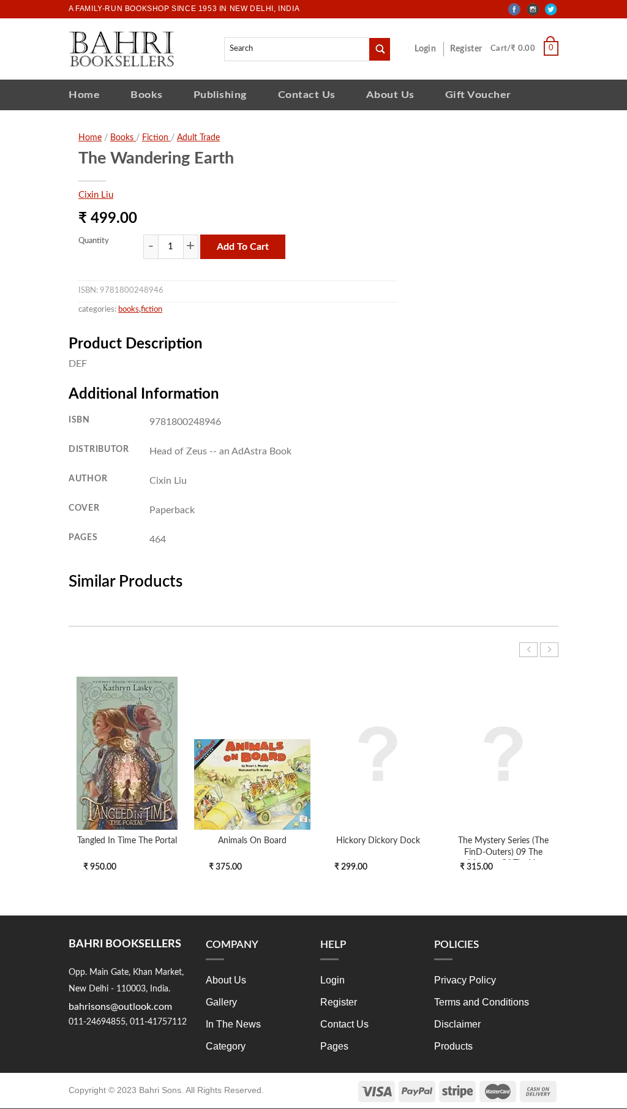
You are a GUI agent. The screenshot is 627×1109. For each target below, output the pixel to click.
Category (226, 1046)
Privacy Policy (465, 980)
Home (84, 94)
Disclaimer (457, 1024)
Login (431, 49)
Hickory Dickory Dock (378, 840)
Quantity (93, 241)
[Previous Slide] (528, 649)
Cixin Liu (95, 195)
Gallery (221, 1002)
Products (453, 1046)
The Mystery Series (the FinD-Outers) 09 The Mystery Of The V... (503, 851)
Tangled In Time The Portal (127, 840)
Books (146, 94)
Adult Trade (198, 137)
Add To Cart (243, 247)
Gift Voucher (478, 94)
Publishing (220, 94)
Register (468, 49)
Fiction (156, 137)
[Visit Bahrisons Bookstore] (122, 49)
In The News (233, 1024)
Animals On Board (252, 840)
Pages (334, 1046)
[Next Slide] (549, 649)
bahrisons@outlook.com (120, 1007)
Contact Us (307, 94)
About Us (390, 94)
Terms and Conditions (481, 1002)
